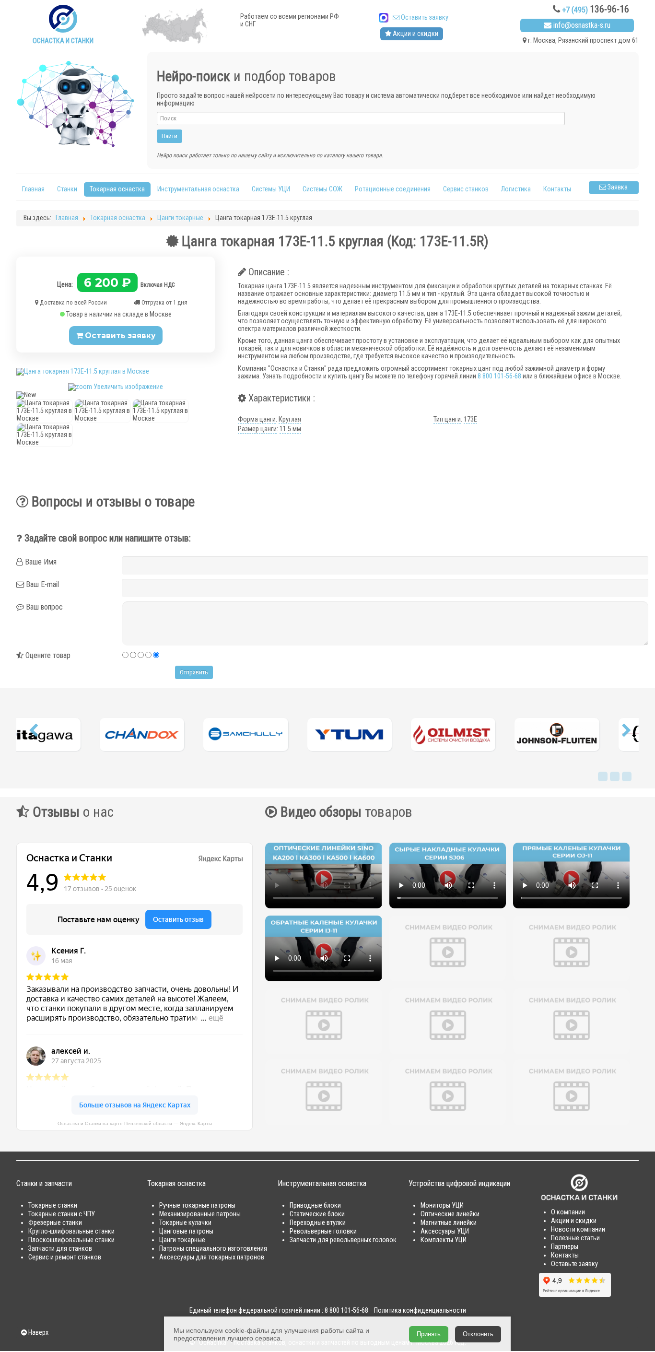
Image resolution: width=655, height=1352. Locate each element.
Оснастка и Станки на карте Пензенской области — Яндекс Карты (135, 1123)
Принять (429, 1334)
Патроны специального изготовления (213, 1249)
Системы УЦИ (271, 189)
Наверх (37, 1332)
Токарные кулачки (185, 1223)
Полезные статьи (575, 1238)
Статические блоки (317, 1214)
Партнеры (564, 1247)
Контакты (557, 189)
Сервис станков (466, 189)
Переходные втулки (318, 1223)
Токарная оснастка (117, 189)
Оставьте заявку (574, 1264)
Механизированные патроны (200, 1214)
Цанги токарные (182, 1240)
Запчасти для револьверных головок (343, 1240)
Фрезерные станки (55, 1223)
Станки (67, 189)
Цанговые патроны (186, 1231)
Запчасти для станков (60, 1249)
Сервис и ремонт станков (64, 1257)
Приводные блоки (315, 1205)
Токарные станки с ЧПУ (61, 1214)
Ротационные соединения (393, 189)
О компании (568, 1212)
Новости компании (578, 1229)
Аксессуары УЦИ (445, 1231)
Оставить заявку (423, 17)
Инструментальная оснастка (198, 189)
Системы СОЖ (322, 189)
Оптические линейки (450, 1214)
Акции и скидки (414, 34)
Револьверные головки (323, 1231)
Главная (33, 189)
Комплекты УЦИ (444, 1240)
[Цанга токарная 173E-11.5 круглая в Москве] (44, 411)
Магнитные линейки (449, 1223)
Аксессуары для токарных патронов (211, 1257)
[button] (33, 732)
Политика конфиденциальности (420, 1310)
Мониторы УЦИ (442, 1205)
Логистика (516, 189)
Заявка (617, 187)
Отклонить (478, 1334)
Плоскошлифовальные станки (71, 1240)
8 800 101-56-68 (499, 376)
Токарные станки (52, 1205)
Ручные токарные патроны (197, 1205)
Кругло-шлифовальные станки (71, 1231)
